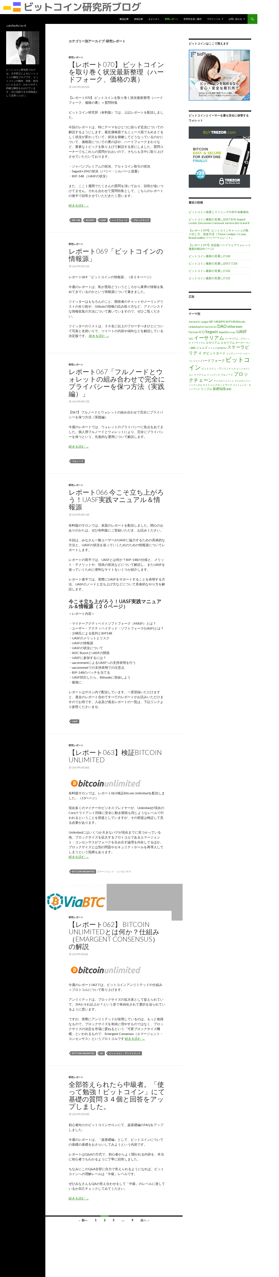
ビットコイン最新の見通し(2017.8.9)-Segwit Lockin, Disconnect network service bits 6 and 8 (219, 221)
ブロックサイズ (141, 220)
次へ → (145, 1220)
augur (205, 321)
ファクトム (200, 374)
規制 (228, 389)
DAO (222, 326)
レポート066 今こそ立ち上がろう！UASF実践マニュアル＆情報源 (116, 499)
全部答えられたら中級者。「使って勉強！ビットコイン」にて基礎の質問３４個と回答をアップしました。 (117, 1095)
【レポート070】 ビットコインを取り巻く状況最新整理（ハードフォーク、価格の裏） (116, 71)
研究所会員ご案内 (193, 19)
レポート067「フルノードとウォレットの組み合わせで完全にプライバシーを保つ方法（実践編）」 (117, 382)
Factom (193, 332)
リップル (206, 389)
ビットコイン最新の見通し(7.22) (209, 270)
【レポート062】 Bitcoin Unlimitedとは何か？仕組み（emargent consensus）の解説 (114, 935)
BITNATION (207, 327)
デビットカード (214, 353)
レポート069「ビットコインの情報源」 (116, 254)
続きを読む (79, 205)
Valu (191, 338)
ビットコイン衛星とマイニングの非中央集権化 (219, 212)
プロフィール (213, 19)
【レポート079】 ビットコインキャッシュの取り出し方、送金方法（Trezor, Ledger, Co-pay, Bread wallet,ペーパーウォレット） (219, 234)
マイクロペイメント (224, 381)
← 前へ (82, 1220)
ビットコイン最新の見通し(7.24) (209, 256)
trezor (232, 332)
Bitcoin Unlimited (83, 871)
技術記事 (138, 19)
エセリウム (228, 342)
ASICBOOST (195, 321)
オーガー (240, 342)
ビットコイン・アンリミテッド (125, 1053)
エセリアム (213, 342)
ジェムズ (202, 347)
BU (101, 1053)
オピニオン (154, 19)
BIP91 (222, 321)
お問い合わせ (235, 19)
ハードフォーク (120, 220)
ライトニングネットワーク (217, 384)
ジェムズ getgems (217, 347)
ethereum (234, 326)
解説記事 (124, 19)
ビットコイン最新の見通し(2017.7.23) (213, 263)
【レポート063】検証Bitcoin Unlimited (115, 756)
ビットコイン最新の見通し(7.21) (209, 278)
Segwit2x (224, 332)
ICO (202, 332)
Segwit (90, 220)
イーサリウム (198, 342)
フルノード (77, 461)
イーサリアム (209, 337)
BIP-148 (76, 220)
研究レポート (171, 19)
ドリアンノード (234, 353)
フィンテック (213, 374)
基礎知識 (219, 389)
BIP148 (231, 321)
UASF (103, 220)
